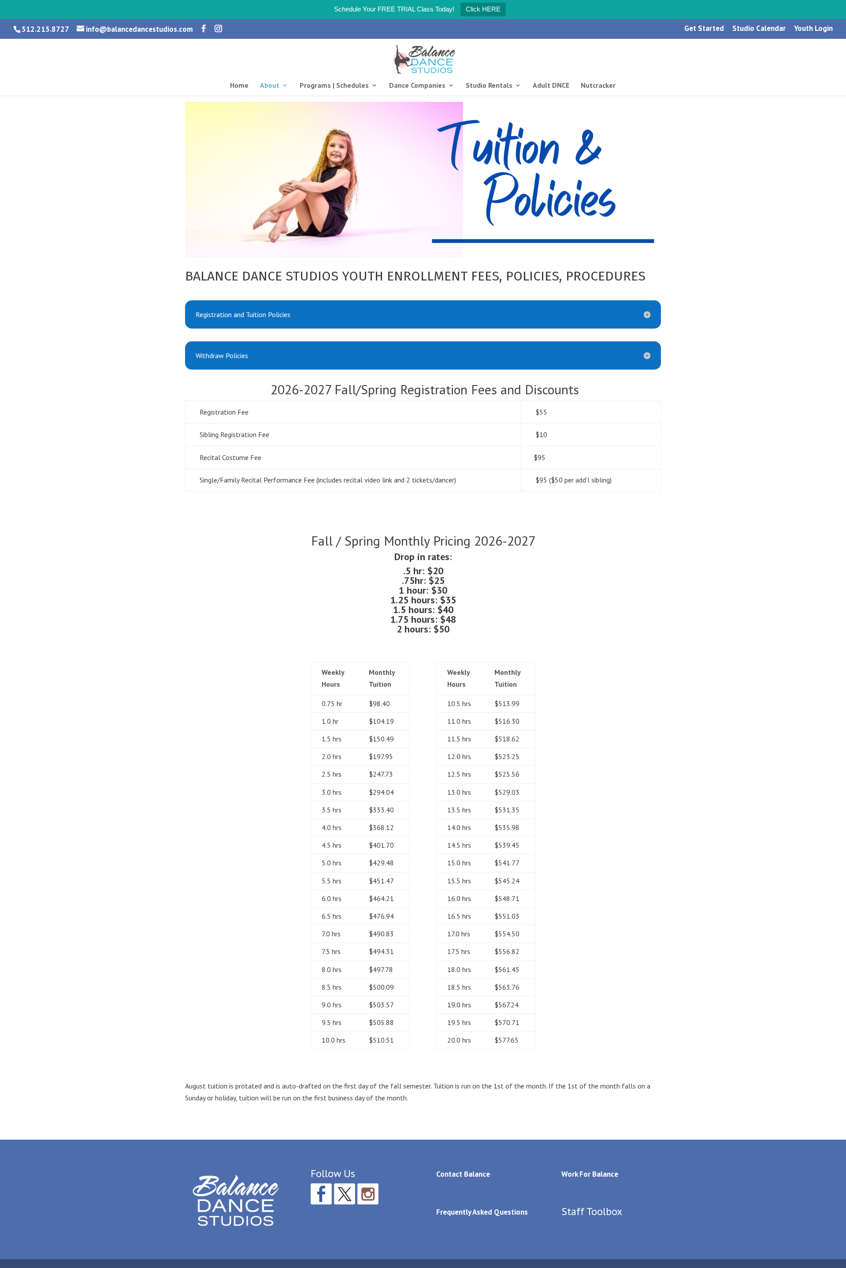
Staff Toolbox (591, 1211)
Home (239, 86)
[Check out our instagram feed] (367, 1193)
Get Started (704, 29)
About (269, 86)
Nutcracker (598, 86)
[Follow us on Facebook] (321, 1193)
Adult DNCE (551, 86)
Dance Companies (417, 86)
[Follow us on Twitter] (344, 1193)
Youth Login (813, 29)
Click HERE (483, 9)
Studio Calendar (759, 29)
